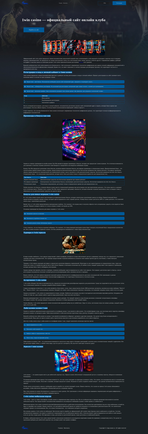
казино (81, 62)
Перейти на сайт (34, 29)
